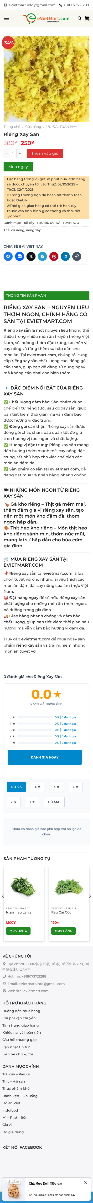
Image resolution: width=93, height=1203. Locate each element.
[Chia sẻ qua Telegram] (42, 256)
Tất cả (16, 787)
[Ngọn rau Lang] (24, 887)
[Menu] (6, 18)
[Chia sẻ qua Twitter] (31, 256)
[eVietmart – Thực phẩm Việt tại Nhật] (46, 18)
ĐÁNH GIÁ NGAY (45, 757)
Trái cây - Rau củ (35, 223)
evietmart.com (41, 355)
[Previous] (3, 905)
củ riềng (17, 230)
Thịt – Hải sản (13, 1081)
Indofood (10, 1110)
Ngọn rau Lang (18, 912)
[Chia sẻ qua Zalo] (19, 256)
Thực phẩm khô (16, 1088)
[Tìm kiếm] (79, 18)
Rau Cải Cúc (61, 912)
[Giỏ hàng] (87, 18)
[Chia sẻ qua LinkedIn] (65, 256)
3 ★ (76, 787)
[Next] (89, 905)
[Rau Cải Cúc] (69, 887)
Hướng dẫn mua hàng (21, 1010)
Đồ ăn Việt (11, 1103)
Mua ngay (18, 167)
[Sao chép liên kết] (76, 256)
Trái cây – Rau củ (16, 1074)
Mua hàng (18, 931)
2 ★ (14, 802)
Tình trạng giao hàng (20, 1025)
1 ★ (32, 802)
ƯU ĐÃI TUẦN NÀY (61, 127)
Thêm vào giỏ (45, 153)
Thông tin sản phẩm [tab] (26, 295)
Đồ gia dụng (13, 1132)
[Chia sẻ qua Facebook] (8, 256)
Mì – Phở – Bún (15, 1117)
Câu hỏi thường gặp (19, 1040)
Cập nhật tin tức (16, 1047)
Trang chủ (12, 127)
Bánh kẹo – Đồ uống (20, 1095)
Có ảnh (54, 802)
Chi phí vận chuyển (19, 1018)
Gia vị (7, 1125)
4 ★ (57, 787)
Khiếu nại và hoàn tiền (21, 1032)
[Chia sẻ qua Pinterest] (53, 256)
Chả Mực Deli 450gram (45, 1183)
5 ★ (38, 787)
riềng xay (33, 230)
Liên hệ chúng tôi (17, 1054)
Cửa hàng (33, 127)
